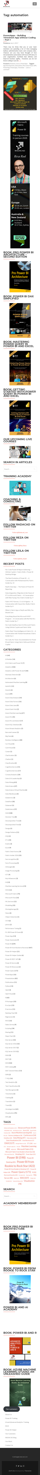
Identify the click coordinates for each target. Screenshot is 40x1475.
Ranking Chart (10, 1013)
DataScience (9, 809)
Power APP (32, 65)
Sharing (7, 1032)
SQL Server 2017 (11, 1047)
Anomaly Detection (11, 674)
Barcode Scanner (11, 732)
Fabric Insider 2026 (11, 855)
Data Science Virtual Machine (15, 790)
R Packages (9, 1001)
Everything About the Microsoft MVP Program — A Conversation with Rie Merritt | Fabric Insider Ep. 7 (20, 618)
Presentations (10, 978)
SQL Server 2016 (11, 1044)
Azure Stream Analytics (13, 728)
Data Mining (9, 782)
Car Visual (8, 744)
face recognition (10, 859)
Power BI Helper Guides (13, 955)
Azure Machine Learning (13, 713)
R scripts (8, 1005)
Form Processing (11, 863)
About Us (8, 1414)
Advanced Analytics (10, 1128)
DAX (7, 813)
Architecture (9, 678)
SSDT (7, 1059)
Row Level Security (10, 1175)
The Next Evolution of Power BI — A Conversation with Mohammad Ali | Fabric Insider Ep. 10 (19, 580)
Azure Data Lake (10, 705)
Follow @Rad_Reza (20, 545)
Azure (18, 63)
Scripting (8, 1028)
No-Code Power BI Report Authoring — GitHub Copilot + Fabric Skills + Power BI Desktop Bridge (19, 572)
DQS (7, 836)
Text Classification (11, 1086)
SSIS (6, 1063)
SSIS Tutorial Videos (12, 1071)
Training (8, 1097)
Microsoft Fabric (11, 894)
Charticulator (9, 755)
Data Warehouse (10, 794)
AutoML (8, 686)
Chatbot (8, 759)
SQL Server (9, 1040)
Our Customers (10, 1434)
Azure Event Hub (11, 709)
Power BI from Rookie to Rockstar (16, 947)
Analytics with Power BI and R (15, 671)
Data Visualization (13, 1140)
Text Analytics (10, 1082)
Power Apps (31, 1154)
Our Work (8, 1441)
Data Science (9, 786)
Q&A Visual (9, 994)
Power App (9, 936)
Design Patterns (10, 832)
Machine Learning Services (14, 886)
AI (6, 655)
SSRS (7, 1074)
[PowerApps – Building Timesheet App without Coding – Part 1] (20, 27)
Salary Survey (9, 1024)
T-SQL (7, 1078)
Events (7, 844)
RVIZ (7, 1021)
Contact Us (9, 1445)
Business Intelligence (12, 740)
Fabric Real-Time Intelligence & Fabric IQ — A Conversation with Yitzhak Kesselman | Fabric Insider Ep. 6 (20, 633)
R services (8, 1009)
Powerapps (13, 67)
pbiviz (7, 924)
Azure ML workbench (12, 721)
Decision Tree (10, 817)
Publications (9, 982)
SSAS (7, 1055)
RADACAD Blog (10, 1437)
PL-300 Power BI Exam (13, 932)
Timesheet (21, 67)
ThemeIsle (27, 1471)
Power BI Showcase (11, 967)
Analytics (13, 63)
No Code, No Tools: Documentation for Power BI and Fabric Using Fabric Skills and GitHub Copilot (20, 642)
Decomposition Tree (12, 821)
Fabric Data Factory (12, 851)
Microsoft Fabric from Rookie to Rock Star (20, 1152)
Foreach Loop (11, 1146)
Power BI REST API (11, 959)
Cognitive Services (11, 771)
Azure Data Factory (11, 701)
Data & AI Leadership (12, 778)
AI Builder (8, 659)
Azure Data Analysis (12, 698)
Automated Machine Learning (15, 682)
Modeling (20, 1154)
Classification (9, 763)
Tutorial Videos (18, 1181)
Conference (29, 1135)
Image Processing (11, 871)
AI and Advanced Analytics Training (17, 1422)
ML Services (9, 901)
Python (7, 986)
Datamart (8, 805)
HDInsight (8, 867)
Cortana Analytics (11, 774)
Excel (7, 848)
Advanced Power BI (27, 1128)
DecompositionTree (12, 824)
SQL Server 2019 (11, 1051)
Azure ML (8, 717)
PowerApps (24, 63)
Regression (9, 1017)
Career (7, 751)
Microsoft (26, 65)
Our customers (11, 1409)
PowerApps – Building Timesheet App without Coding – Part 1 (19, 37)
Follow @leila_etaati (20, 559)
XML (7, 1117)
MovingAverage (10, 909)
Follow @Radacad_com (20, 532)
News (7, 913)
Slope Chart (9, 1036)
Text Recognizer (10, 1090)
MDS (7, 890)
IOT (6, 874)
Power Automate (11, 940)
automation (18, 65)
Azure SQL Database (12, 724)
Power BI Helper (11, 951)
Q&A (7, 990)
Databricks (9, 798)
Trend (7, 1105)
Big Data (8, 736)
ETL (6, 840)
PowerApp (6, 67)
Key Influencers (10, 878)
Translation (9, 1101)
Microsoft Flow (10, 898)
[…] (20, 61)
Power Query (9, 971)
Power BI (8, 944)
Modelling (8, 905)
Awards (7, 690)
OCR (7, 921)
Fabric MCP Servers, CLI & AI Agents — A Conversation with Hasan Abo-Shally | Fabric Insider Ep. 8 (20, 604)
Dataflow (8, 801)
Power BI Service (11, 963)
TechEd (9, 1181)
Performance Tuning (12, 928)
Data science (31, 1138)
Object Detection (11, 917)
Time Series (9, 1094)
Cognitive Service (11, 767)
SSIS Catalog (9, 1067)
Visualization (9, 1113)
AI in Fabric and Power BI (13, 663)
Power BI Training (11, 1418)
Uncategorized (10, 1109)
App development (8, 65)
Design (7, 828)
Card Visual (9, 748)
